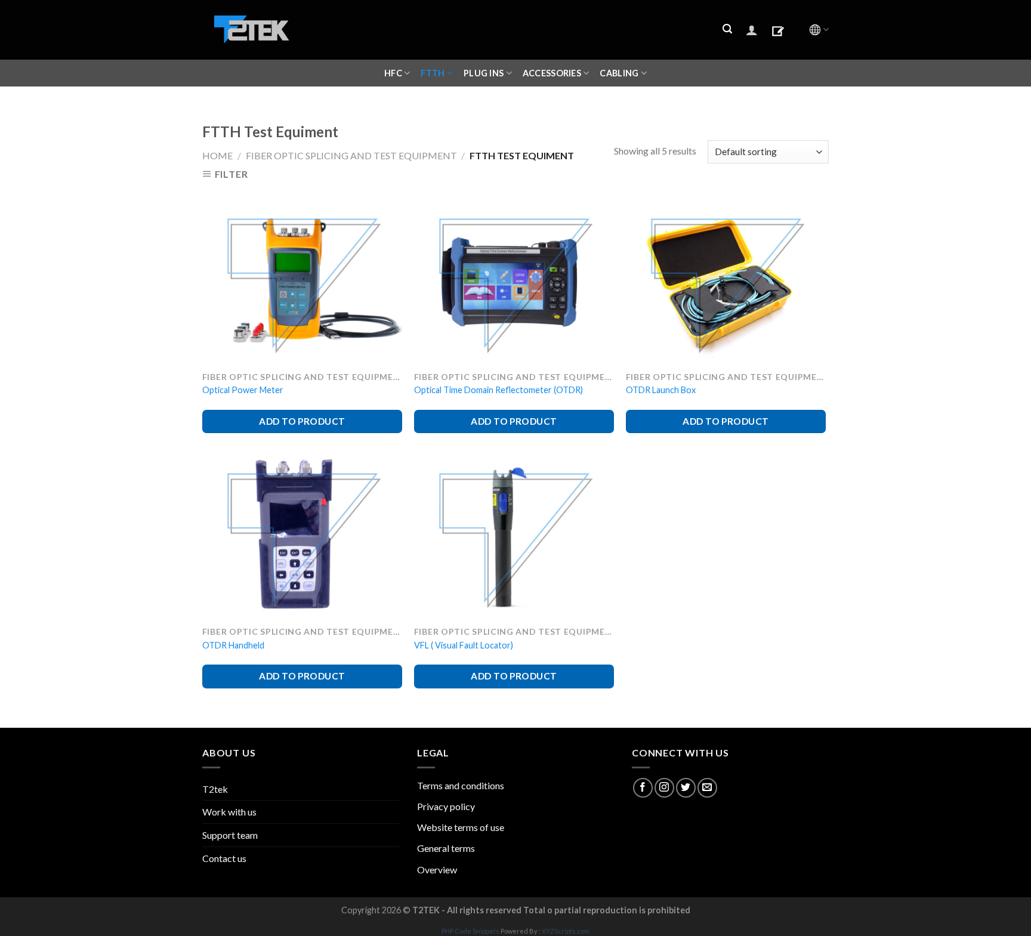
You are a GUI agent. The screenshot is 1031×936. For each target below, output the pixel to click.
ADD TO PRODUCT (302, 421)
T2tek (215, 789)
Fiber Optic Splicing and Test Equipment (351, 155)
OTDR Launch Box (661, 390)
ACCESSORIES (552, 73)
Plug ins (484, 73)
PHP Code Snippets (470, 931)
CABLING (619, 73)
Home (217, 155)
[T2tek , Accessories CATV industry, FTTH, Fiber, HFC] (251, 30)
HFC (393, 73)
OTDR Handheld (233, 645)
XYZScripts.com (565, 931)
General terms (446, 848)
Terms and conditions (460, 785)
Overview (437, 869)
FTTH (432, 73)
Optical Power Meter (242, 390)
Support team (230, 835)
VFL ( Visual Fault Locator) (463, 645)
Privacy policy (446, 806)
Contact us (224, 858)
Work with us (229, 811)
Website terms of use (460, 827)
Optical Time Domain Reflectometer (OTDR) (498, 390)
